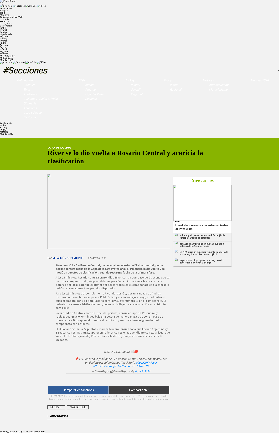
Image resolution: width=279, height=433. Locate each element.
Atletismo (4, 14)
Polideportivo (26, 80)
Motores (208, 80)
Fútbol (83, 80)
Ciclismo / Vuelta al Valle (11, 16)
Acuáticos (4, 21)
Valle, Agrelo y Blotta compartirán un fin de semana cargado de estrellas (202, 236)
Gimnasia (4, 19)
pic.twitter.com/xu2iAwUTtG (131, 366)
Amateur (4, 32)
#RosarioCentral (103, 366)
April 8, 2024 (142, 371)
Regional (4, 36)
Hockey (129, 80)
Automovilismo (7, 55)
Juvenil (3, 42)
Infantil (3, 29)
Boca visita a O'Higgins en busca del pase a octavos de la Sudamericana (202, 245)
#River (153, 362)
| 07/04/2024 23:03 (96, 258)
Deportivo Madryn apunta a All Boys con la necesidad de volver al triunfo (201, 261)
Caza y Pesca (6, 23)
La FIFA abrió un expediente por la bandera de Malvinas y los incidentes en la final (204, 253)
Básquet (4, 10)
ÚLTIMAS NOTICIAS (202, 181)
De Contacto (6, 25)
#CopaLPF (142, 362)
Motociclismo (6, 58)
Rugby (167, 80)
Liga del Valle (6, 34)
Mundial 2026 (6, 60)
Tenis (2, 12)
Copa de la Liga (59, 147)
